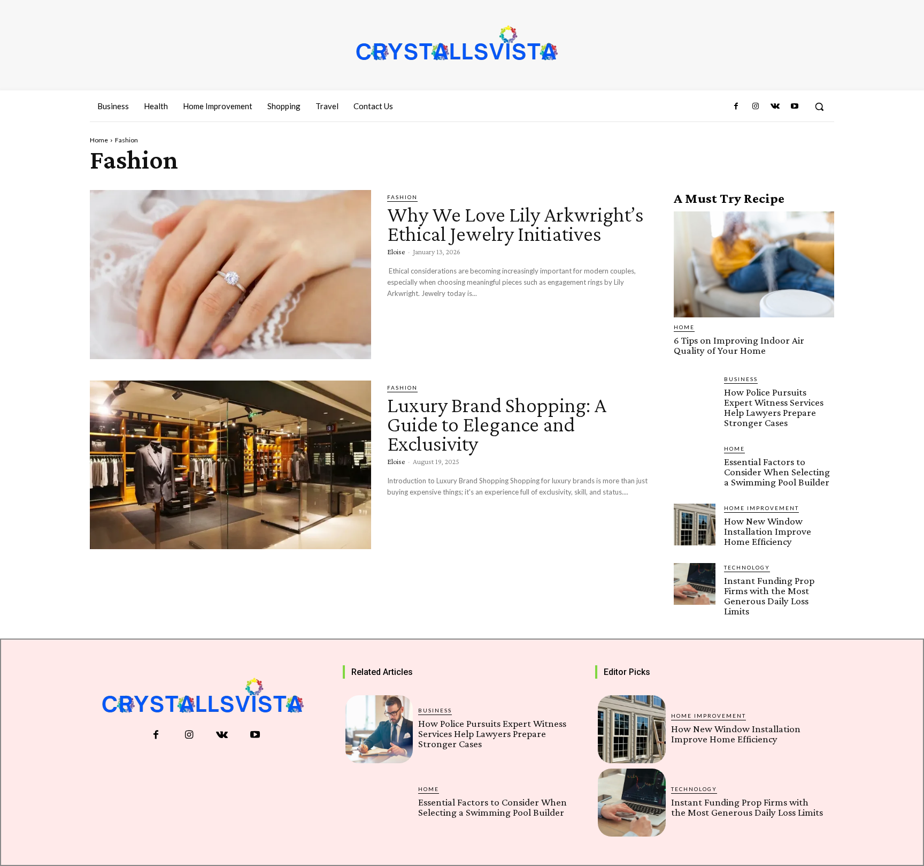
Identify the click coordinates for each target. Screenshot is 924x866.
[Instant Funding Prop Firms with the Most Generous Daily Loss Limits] (694, 584)
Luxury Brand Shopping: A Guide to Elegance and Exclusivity (496, 424)
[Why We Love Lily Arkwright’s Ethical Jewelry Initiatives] (230, 274)
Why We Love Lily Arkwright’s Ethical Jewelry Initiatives (515, 224)
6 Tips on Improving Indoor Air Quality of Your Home (739, 345)
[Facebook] (736, 106)
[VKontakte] (774, 106)
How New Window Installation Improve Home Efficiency (767, 531)
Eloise (396, 251)
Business (741, 379)
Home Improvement (761, 508)
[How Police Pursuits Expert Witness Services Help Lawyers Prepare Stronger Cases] (694, 395)
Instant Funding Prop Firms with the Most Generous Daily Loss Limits (769, 596)
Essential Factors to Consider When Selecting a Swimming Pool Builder (777, 472)
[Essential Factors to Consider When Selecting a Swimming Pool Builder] (694, 465)
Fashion (402, 197)
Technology (747, 567)
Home (99, 140)
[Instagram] (755, 106)
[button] (819, 106)
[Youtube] (794, 106)
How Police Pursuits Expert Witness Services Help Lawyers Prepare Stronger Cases (773, 407)
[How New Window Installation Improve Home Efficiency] (694, 524)
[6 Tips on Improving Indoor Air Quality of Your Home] (754, 264)
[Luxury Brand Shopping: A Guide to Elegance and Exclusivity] (230, 465)
